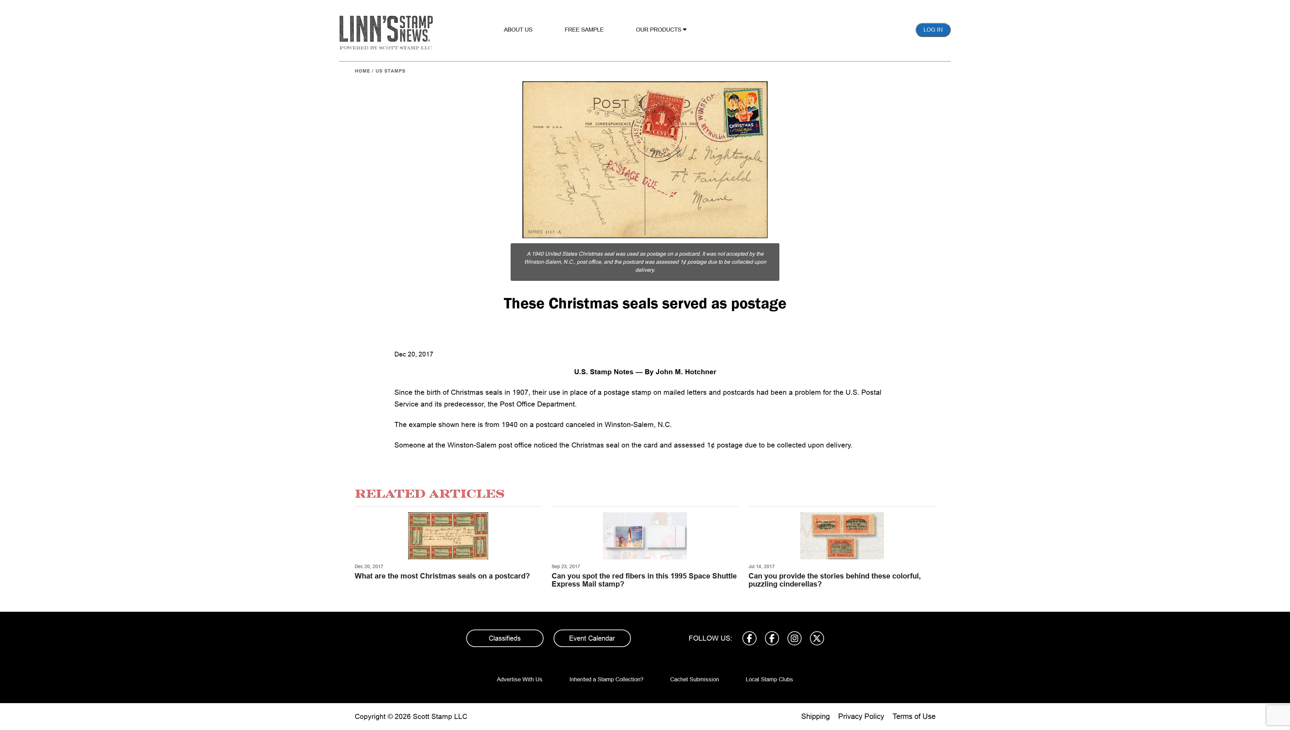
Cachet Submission (694, 679)
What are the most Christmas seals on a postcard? (442, 576)
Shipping (815, 716)
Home (362, 71)
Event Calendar (592, 638)
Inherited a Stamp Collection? (606, 679)
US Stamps (390, 71)
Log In (933, 30)
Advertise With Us (520, 679)
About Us (518, 30)
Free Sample (584, 30)
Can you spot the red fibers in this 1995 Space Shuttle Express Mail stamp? (644, 580)
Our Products (659, 30)
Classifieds (505, 638)
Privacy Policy (861, 716)
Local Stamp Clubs (769, 679)
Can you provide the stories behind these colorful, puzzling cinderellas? (834, 580)
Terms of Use (914, 716)
